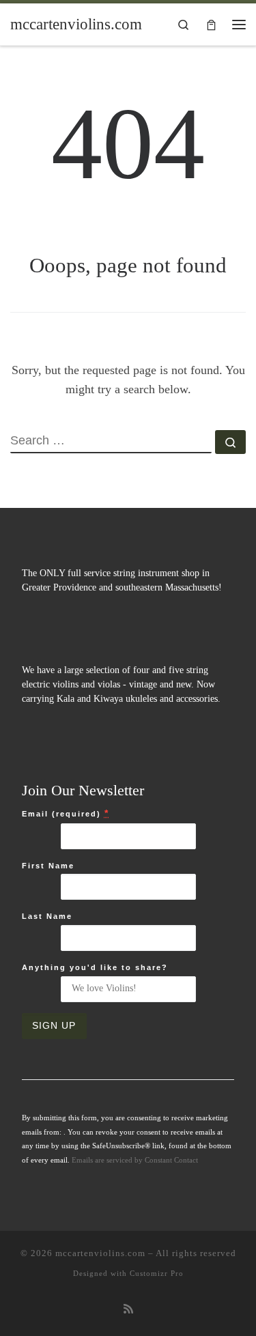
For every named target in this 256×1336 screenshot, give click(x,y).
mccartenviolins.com (100, 1253)
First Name (48, 866)
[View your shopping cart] (211, 24)
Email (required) (65, 813)
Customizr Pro (157, 1273)
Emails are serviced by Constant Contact (135, 1160)
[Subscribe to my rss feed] (128, 1309)
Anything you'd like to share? (95, 967)
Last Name (47, 916)
